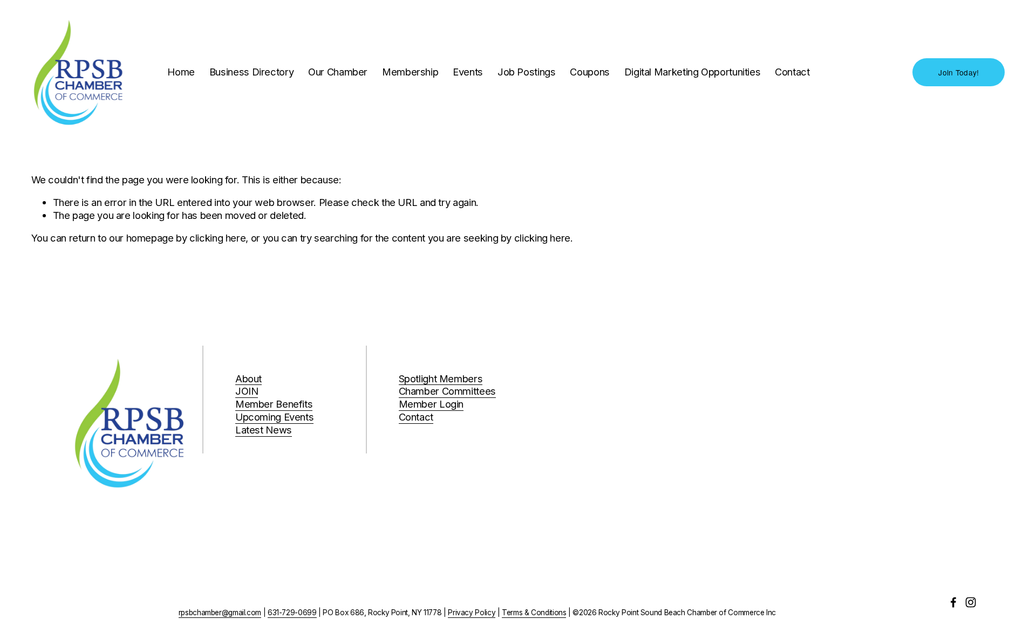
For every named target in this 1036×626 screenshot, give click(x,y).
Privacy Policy (471, 612)
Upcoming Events (274, 417)
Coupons (589, 72)
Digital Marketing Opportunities (692, 72)
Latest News (263, 430)
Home (181, 72)
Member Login (431, 404)
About (248, 378)
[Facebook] (953, 602)
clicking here (217, 238)
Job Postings (526, 72)
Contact (792, 72)
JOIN (246, 391)
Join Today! (958, 72)
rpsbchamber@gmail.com (220, 612)
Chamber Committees (447, 391)
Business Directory (251, 72)
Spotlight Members (441, 378)
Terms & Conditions (534, 612)
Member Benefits (274, 404)
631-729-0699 (292, 612)
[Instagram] (970, 602)
